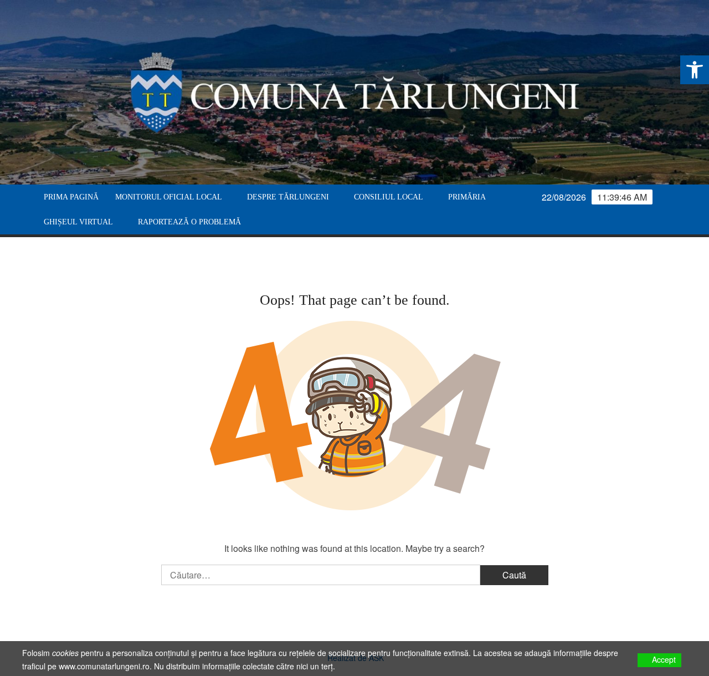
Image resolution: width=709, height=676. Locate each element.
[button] (694, 69)
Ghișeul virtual (78, 222)
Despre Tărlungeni (288, 197)
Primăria (467, 197)
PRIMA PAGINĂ (71, 197)
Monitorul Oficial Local (168, 197)
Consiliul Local (388, 197)
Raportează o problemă (189, 222)
